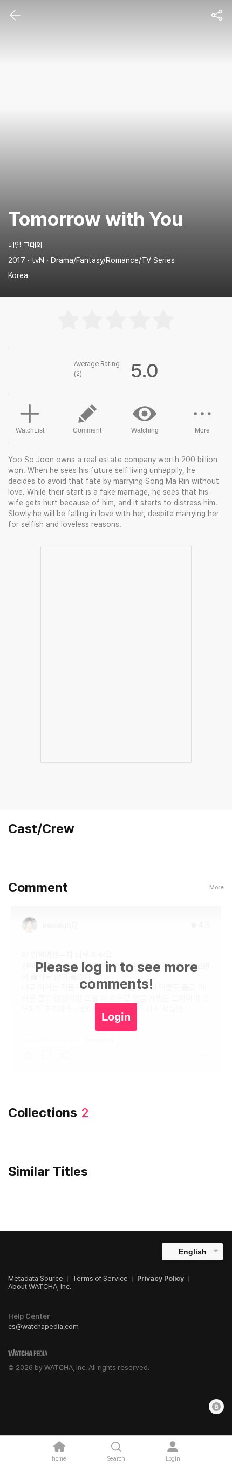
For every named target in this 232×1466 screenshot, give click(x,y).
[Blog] (216, 1406)
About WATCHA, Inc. (39, 1286)
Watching (145, 430)
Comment (87, 430)
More (202, 430)
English (193, 1251)
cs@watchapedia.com (43, 1326)
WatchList (30, 430)
